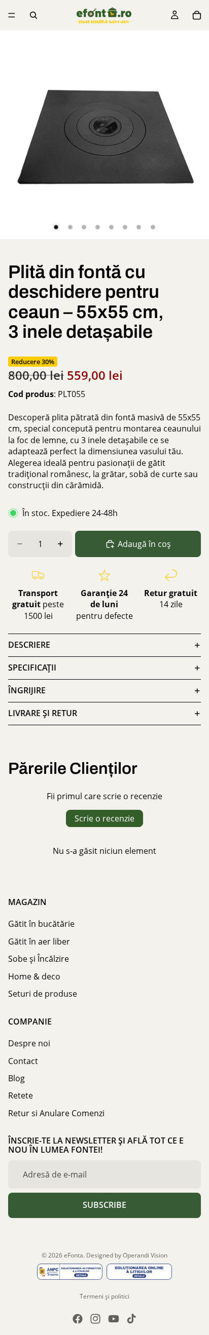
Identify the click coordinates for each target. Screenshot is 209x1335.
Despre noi (29, 1043)
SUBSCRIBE (104, 1204)
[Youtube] (114, 1319)
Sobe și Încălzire (38, 958)
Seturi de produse (42, 993)
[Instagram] (95, 1319)
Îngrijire (27, 690)
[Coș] (197, 15)
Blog (16, 1078)
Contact (23, 1061)
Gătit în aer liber (39, 941)
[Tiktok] (131, 1319)
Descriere (29, 644)
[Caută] (33, 15)
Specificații (32, 667)
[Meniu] (11, 15)
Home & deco (34, 976)
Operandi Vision (145, 1255)
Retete (20, 1095)
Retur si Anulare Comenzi (56, 1113)
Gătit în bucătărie (41, 923)
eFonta (73, 1255)
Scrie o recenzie (104, 818)
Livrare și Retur (42, 713)
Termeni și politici (104, 1296)
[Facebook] (78, 1319)
